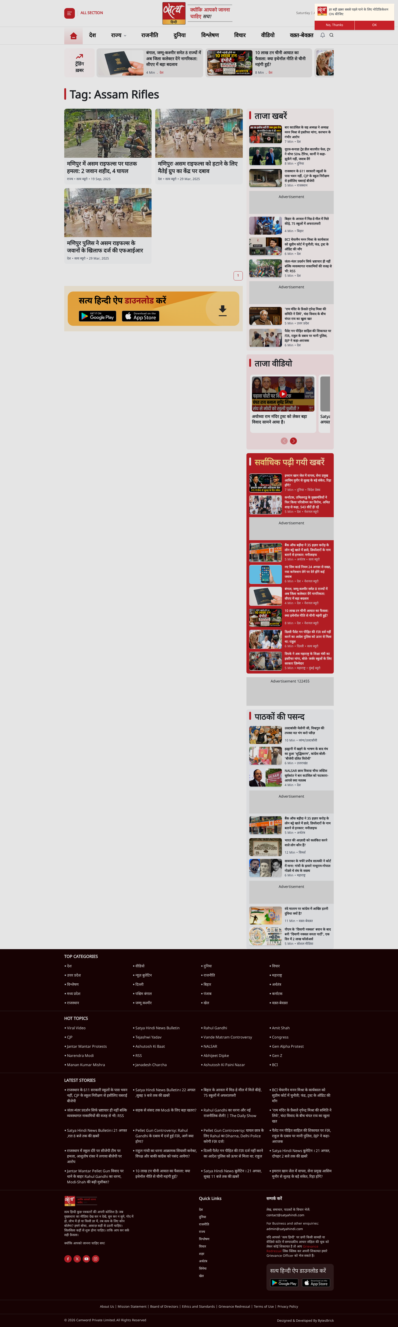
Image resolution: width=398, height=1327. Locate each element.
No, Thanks (334, 25)
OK (374, 25)
